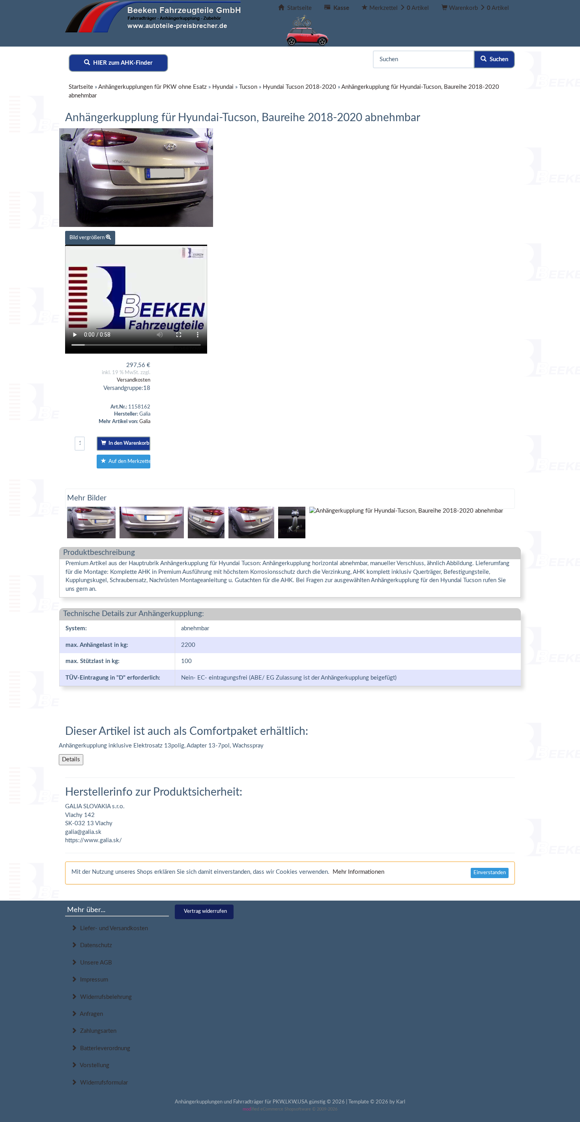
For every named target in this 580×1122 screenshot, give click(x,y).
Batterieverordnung (103, 1048)
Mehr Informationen (358, 872)
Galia (144, 421)
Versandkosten (133, 380)
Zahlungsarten (96, 1031)
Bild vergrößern (87, 237)
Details (71, 759)
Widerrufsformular (102, 1083)
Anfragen (90, 1014)
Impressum (92, 980)
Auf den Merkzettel (128, 461)
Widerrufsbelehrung (104, 997)
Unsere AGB (94, 963)
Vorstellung (93, 1065)
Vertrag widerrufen (205, 911)
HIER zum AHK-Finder (121, 63)
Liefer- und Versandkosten (112, 928)
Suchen (497, 59)
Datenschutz (94, 945)
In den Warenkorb (127, 443)
